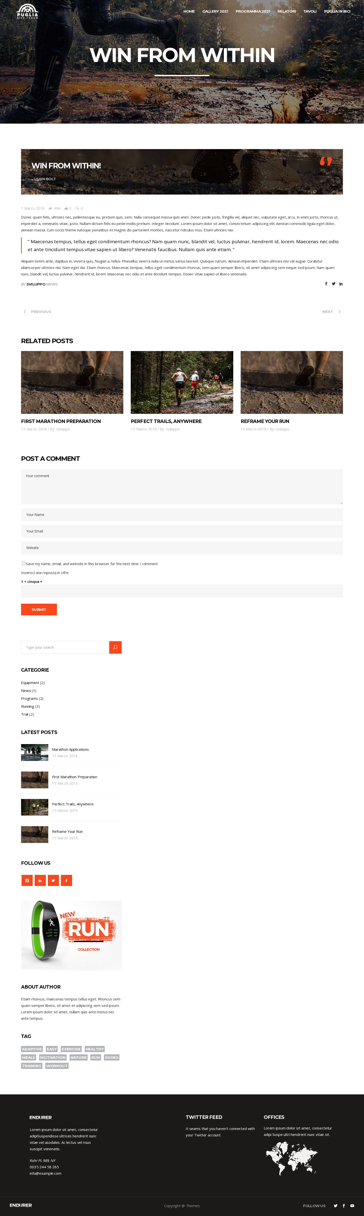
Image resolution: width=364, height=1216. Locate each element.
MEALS (28, 1057)
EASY (52, 1049)
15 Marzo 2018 (34, 428)
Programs (29, 698)
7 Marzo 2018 (33, 208)
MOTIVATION (53, 1057)
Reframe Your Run (265, 421)
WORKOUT (57, 1065)
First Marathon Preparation (61, 421)
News (52, 284)
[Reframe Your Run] (292, 382)
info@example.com (45, 1173)
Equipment (30, 682)
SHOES (111, 1057)
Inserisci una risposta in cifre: (45, 572)
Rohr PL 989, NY (42, 1160)
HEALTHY (95, 1049)
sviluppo (35, 284)
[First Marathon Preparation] (72, 382)
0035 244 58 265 (44, 1166)
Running (27, 706)
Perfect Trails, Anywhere (166, 421)
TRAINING (31, 1065)
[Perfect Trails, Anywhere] (182, 382)
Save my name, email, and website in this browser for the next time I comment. (92, 563)
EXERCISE (71, 1049)
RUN (95, 1057)
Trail (24, 714)
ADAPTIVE (32, 1049)
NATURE (79, 1057)
